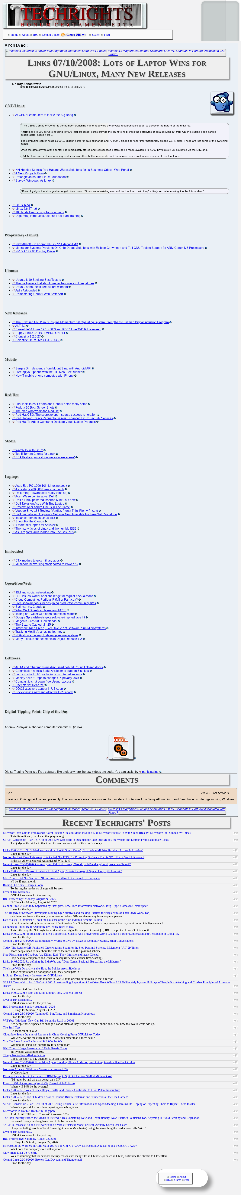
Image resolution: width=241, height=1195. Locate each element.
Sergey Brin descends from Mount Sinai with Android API (53, 368)
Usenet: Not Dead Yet (29, 685)
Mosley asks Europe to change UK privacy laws (47, 678)
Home (14, 34)
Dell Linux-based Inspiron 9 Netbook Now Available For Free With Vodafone (66, 514)
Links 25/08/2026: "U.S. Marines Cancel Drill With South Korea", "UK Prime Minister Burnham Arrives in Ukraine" (73, 850)
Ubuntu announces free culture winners (41, 286)
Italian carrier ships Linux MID (35, 517)
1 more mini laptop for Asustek (35, 525)
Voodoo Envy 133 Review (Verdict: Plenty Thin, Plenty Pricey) (56, 510)
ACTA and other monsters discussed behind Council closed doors (59, 667)
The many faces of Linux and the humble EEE (45, 528)
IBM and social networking (33, 592)
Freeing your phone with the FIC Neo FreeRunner (48, 372)
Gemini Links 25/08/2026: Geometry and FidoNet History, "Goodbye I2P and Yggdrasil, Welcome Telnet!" (67, 864)
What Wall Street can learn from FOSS (40, 610)
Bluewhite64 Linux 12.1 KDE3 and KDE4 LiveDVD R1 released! (58, 329)
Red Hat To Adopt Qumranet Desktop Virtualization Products (55, 421)
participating (150, 771)
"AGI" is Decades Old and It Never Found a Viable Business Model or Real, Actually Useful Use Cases (65, 1124)
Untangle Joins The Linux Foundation (40, 177)
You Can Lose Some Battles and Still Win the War (33, 1041)
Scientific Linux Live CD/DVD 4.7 (37, 340)
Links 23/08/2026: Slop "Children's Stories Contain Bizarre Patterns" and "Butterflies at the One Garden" (65, 1097)
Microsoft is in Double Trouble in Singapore (29, 1111)
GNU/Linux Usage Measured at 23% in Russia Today (35, 1048)
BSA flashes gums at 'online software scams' (45, 457)
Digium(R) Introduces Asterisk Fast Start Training (47, 215)
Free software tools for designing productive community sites (55, 603)
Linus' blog (22, 205)
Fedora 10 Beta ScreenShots (34, 407)
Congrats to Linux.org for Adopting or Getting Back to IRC (38, 926)
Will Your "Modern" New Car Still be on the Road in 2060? (38, 1020)
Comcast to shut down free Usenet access (43, 681)
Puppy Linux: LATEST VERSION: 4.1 (40, 333)
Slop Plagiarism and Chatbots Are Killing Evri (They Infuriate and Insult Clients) (51, 954)
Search (96, 34)
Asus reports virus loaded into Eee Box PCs (44, 532)
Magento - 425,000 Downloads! (36, 621)
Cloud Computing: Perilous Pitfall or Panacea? (46, 599)
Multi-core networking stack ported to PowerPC (46, 564)
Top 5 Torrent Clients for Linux (35, 453)
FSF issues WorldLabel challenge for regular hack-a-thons (54, 596)
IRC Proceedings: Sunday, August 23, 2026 (29, 1006)
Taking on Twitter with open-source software (44, 613)
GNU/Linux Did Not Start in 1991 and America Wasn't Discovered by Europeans (51, 878)
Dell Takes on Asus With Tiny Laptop (39, 503)
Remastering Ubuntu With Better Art (39, 294)
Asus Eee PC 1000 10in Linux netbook (41, 485)
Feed (107, 34)
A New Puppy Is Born (29, 173)
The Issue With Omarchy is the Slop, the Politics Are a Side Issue (41, 968)
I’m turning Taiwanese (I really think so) (41, 492)
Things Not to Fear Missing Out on (24, 1055)
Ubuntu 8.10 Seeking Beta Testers (38, 279)
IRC (35, 34)
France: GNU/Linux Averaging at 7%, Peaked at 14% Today (39, 1083)
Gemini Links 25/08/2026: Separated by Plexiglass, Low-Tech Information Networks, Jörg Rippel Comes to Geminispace (75, 905)
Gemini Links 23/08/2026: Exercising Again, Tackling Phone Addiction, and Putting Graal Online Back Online (69, 1062)
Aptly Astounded (26, 290)
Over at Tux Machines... (17, 892)
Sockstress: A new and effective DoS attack (44, 692)
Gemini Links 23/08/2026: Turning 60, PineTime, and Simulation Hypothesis (49, 1013)
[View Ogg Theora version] (121, 758)
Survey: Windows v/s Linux (33, 180)
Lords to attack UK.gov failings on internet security (48, 674)
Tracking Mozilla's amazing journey (38, 631)
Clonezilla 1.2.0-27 (28, 336)
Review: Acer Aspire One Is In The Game (42, 507)
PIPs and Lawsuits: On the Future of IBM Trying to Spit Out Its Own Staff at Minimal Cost (57, 1076)
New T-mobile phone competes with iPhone (44, 375)
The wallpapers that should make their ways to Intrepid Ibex (54, 283)
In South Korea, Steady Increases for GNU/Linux (32, 975)
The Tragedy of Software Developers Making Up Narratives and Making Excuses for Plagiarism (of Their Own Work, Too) (76, 912)
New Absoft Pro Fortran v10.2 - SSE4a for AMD (46, 244)
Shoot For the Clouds (29, 521)
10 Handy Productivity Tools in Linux (39, 212)
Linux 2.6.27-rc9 (26, 208)
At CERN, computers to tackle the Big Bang (44, 115)
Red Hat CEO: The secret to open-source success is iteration (55, 414)
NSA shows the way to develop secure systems (46, 635)
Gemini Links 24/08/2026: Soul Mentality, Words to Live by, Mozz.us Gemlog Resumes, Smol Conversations (68, 940)
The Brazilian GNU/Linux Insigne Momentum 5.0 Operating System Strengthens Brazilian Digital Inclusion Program (92, 322)
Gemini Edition (51, 34)
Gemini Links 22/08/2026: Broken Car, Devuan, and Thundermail (42, 1159)
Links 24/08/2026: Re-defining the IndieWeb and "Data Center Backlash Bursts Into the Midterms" (62, 961)
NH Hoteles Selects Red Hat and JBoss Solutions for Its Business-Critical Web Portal (72, 169)
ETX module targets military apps (37, 560)
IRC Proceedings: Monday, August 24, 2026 (29, 899)
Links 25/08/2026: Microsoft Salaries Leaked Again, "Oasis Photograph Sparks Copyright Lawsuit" (62, 871)
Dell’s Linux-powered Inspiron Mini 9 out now (45, 500)
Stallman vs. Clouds (28, 606)
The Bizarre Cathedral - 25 (33, 624)
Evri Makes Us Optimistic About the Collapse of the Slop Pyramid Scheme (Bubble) (53, 919)
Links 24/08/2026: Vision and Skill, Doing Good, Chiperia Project (42, 992)
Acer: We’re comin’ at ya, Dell (34, 496)
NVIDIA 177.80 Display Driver (35, 251)
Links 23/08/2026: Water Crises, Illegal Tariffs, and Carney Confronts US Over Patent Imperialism (61, 1090)
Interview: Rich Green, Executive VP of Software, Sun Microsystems (60, 628)
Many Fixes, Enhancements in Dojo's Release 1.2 (48, 638)
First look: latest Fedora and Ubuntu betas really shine (51, 404)
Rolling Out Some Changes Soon (23, 885)
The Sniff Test (11, 1027)
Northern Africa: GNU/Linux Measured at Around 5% (35, 1069)
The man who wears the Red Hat (37, 411)
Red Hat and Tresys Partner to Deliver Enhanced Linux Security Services (64, 418)
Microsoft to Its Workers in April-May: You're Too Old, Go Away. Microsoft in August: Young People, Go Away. (70, 1145)
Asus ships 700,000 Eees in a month (39, 489)
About (25, 34)
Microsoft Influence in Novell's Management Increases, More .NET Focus (57, 50)
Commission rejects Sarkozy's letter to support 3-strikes (52, 670)
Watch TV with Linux (29, 450)
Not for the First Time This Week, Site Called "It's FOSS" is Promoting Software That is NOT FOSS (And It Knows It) (74, 857)
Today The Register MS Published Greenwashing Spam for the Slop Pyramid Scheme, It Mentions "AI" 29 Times (71, 947)
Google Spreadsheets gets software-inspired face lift (50, 617)
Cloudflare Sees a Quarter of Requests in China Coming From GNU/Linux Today (52, 1034)
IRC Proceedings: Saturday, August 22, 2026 (29, 1138)
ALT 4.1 (20, 325)
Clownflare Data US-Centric (20, 1152)
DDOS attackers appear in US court (39, 688)
